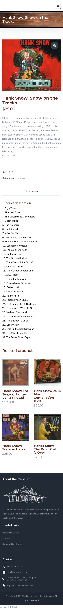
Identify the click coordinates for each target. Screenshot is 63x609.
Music (22, 178)
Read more (9, 378)
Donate (6, 538)
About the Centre (10, 532)
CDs (17, 178)
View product (22, 378)
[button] (54, 45)
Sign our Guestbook (12, 544)
